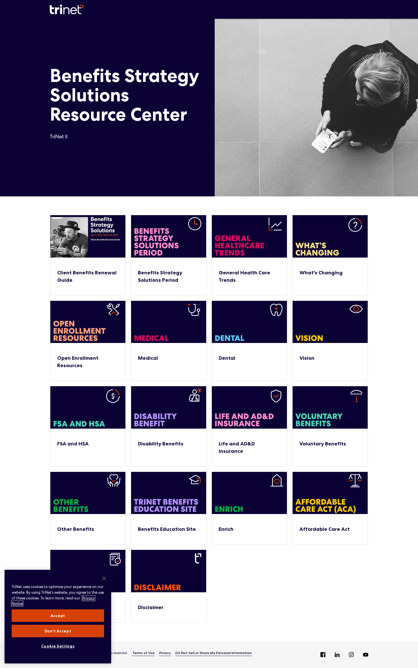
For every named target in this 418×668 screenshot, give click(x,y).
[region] (58, 616)
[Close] (104, 578)
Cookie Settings (58, 646)
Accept (58, 615)
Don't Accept (58, 631)
